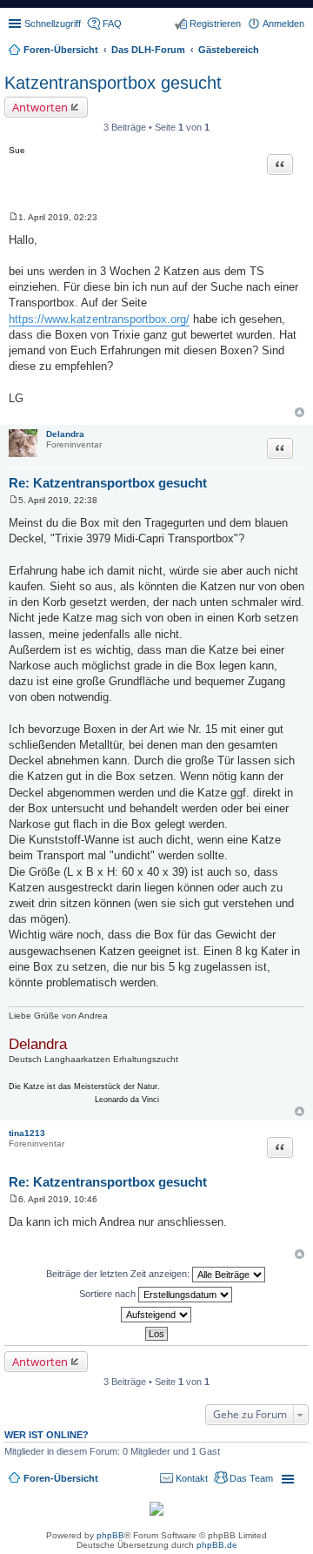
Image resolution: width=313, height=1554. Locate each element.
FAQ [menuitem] (112, 23)
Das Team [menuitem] (251, 1478)
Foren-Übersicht (60, 1478)
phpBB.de (216, 1545)
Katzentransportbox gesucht (113, 82)
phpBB (110, 1535)
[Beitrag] (13, 217)
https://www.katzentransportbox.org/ (99, 319)
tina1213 (27, 1133)
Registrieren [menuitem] (215, 23)
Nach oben (299, 412)
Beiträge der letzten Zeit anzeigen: (119, 1273)
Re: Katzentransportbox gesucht (108, 482)
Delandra (65, 434)
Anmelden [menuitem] (283, 23)
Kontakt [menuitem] (192, 1478)
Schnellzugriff (52, 23)
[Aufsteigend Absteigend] (156, 1314)
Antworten (40, 107)
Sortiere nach (108, 1293)
